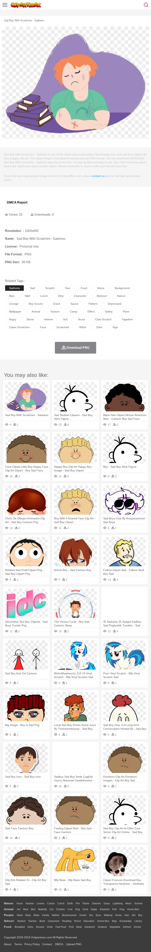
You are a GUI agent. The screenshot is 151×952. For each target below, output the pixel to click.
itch (65, 319)
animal (36, 311)
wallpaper (15, 311)
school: (9, 920)
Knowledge (126, 921)
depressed (114, 303)
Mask (20, 915)
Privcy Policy (32, 944)
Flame (86, 903)
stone (30, 319)
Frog (122, 909)
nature (121, 295)
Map (114, 921)
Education (89, 921)
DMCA (59, 944)
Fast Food (60, 927)
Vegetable (115, 927)
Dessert (40, 927)
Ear (91, 915)
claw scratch (103, 319)
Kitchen (127, 927)
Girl (133, 915)
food (84, 288)
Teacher (32, 921)
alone (100, 288)
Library (138, 921)
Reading (66, 921)
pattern (93, 303)
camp (73, 311)
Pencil (77, 921)
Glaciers (96, 903)
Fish (114, 909)
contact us (98, 175)
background (122, 288)
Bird (33, 909)
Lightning (118, 903)
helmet (48, 319)
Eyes (98, 915)
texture (55, 311)
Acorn (20, 903)
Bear (25, 909)
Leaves (40, 903)
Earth (70, 903)
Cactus (51, 903)
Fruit (71, 927)
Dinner (137, 927)
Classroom (53, 921)
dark (99, 327)
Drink (50, 927)
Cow (70, 909)
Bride (36, 915)
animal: (9, 909)
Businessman (69, 915)
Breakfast (20, 927)
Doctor (83, 915)
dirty (61, 295)
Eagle (94, 909)
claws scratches (19, 327)
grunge (13, 303)
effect (91, 311)
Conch (60, 903)
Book (42, 921)
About (7, 944)
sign (115, 327)
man (12, 295)
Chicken (60, 909)
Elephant (105, 909)
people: (9, 915)
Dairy (30, 927)
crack (56, 303)
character (80, 295)
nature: (9, 903)
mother (55, 915)
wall (27, 295)
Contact (47, 944)
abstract (102, 295)
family (45, 915)
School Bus (103, 921)
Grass (107, 903)
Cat (51, 909)
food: (8, 926)
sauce (74, 303)
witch (82, 327)
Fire (78, 903)
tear (67, 288)
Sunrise (138, 903)
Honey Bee (133, 909)
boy (140, 915)
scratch (50, 288)
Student (21, 921)
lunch (44, 295)
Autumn (30, 903)
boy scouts (36, 303)
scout (81, 319)
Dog (77, 909)
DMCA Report (17, 202)
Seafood (102, 927)
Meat (79, 927)
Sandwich (89, 927)
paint (126, 311)
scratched (62, 327)
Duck (85, 909)
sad (32, 288)
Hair (126, 915)
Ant (18, 909)
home (118, 915)
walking (108, 915)
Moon (128, 903)
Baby (28, 915)
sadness (14, 288)
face (43, 327)
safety (109, 311)
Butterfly (42, 909)
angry (12, 319)
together (127, 319)
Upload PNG (74, 944)
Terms (18, 944)
